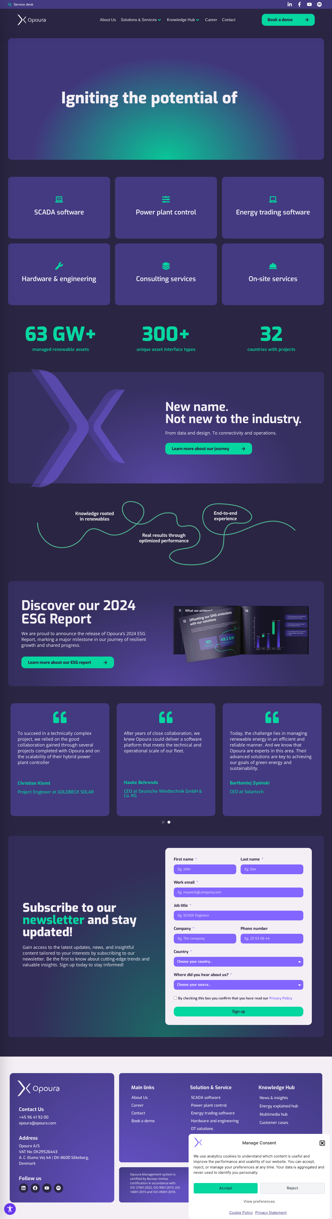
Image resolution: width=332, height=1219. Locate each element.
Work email (185, 882)
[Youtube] (47, 1188)
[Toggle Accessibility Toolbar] (10, 1209)
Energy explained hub (279, 1106)
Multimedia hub (274, 1114)
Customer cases (274, 1122)
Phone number (254, 928)
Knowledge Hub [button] (181, 20)
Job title (181, 905)
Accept (225, 1188)
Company (183, 928)
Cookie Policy (241, 1212)
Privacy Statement (271, 1212)
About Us (108, 20)
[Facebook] (35, 1188)
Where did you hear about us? (201, 974)
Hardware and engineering (215, 1120)
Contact (228, 20)
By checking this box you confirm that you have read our (235, 998)
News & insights (274, 1097)
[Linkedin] (23, 1188)
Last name (251, 859)
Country (181, 951)
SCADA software (206, 1097)
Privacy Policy (280, 998)
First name (184, 859)
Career (211, 20)
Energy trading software (213, 1113)
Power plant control (209, 1105)
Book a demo (143, 1120)
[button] (322, 1143)
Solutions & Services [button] (139, 20)
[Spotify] (58, 1188)
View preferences (259, 1201)
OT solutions (202, 1128)
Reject (292, 1188)
